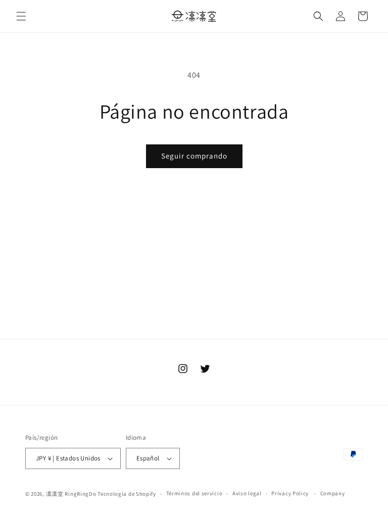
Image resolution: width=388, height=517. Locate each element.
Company (332, 493)
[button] (21, 16)
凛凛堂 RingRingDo (71, 493)
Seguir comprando (194, 156)
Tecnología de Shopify (127, 493)
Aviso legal (247, 493)
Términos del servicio (194, 493)
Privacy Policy (290, 493)
